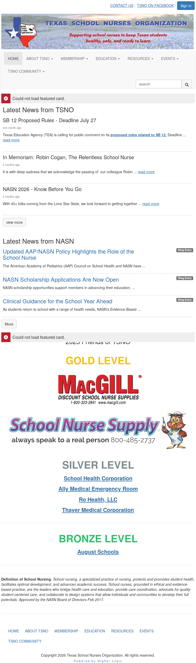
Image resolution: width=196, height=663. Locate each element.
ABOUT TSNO (38, 58)
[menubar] (143, 4)
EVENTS (168, 58)
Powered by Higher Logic (98, 661)
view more (14, 222)
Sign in (185, 5)
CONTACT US (121, 5)
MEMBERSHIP (73, 58)
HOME (13, 58)
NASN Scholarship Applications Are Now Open (61, 279)
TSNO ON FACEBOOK (155, 5)
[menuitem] (123, 4)
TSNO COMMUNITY (25, 71)
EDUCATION (106, 58)
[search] (187, 84)
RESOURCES (139, 58)
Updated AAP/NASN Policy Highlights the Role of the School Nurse (68, 254)
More (9, 324)
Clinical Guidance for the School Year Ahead (57, 301)
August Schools (98, 552)
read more (11, 139)
